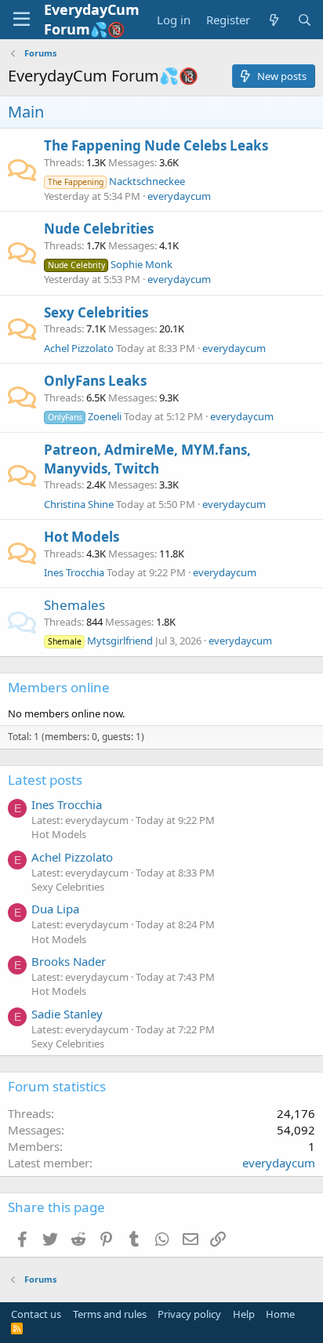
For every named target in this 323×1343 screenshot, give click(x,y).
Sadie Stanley (67, 1014)
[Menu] (21, 19)
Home (280, 1314)
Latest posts (45, 780)
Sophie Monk (110, 264)
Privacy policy (189, 1314)
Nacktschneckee (116, 181)
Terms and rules (110, 1314)
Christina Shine (79, 504)
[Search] (304, 19)
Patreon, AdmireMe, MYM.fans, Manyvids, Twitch (147, 459)
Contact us (36, 1314)
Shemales (74, 605)
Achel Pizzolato (79, 348)
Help (244, 1314)
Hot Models (81, 537)
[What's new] (273, 19)
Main (26, 111)
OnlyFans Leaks (95, 381)
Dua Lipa (55, 909)
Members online (59, 687)
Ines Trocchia (74, 572)
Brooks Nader (68, 961)
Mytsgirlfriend (100, 640)
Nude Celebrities (99, 229)
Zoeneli (85, 416)
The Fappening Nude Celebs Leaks (156, 145)
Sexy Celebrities (96, 312)
